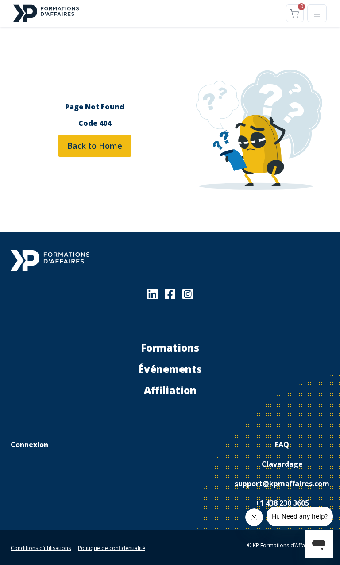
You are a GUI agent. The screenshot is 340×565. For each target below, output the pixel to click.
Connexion (29, 444)
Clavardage (282, 464)
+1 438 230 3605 (282, 503)
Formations (170, 348)
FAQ (282, 444)
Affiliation (170, 390)
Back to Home (94, 145)
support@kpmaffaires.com (282, 483)
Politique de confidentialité (111, 548)
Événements (170, 369)
